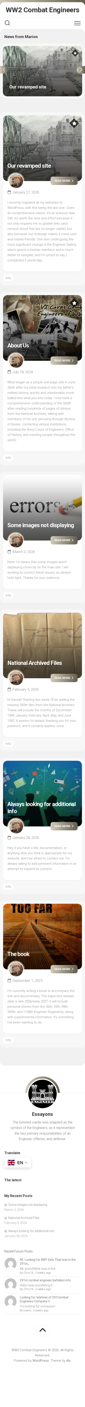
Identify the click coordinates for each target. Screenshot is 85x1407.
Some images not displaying (40, 525)
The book (18, 954)
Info (8, 278)
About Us (18, 345)
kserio (27, 1310)
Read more (62, 180)
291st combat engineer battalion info (45, 1280)
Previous (4, 70)
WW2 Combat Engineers (43, 10)
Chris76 (28, 1272)
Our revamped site (16, 48)
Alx (68, 1361)
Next (81, 70)
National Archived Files (34, 663)
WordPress (40, 1361)
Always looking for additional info (31, 1231)
